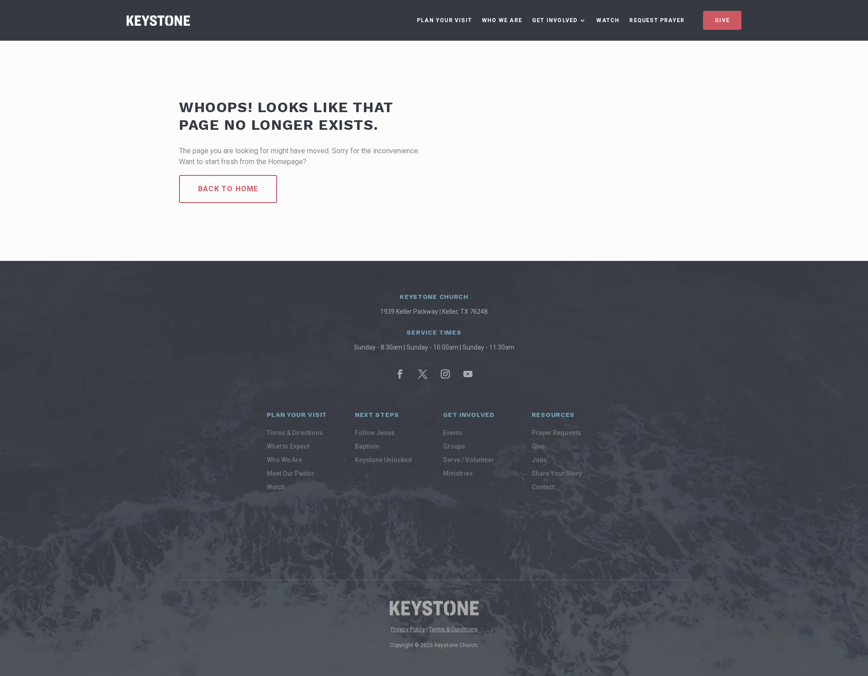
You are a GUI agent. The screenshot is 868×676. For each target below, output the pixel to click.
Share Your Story (557, 473)
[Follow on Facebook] (400, 374)
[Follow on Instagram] (445, 374)
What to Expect (288, 446)
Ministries (458, 473)
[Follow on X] (423, 374)
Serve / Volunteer (468, 460)
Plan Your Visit (444, 20)
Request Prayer (656, 20)
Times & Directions (295, 433)
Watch (607, 20)
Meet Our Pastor (291, 473)
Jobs (539, 460)
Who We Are (502, 20)
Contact (543, 487)
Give (722, 20)
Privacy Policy (408, 629)
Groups (454, 446)
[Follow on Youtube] (468, 374)
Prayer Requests (556, 433)
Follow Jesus (375, 433)
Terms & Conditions (453, 629)
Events (452, 433)
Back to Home (228, 188)
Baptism (367, 446)
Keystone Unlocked (383, 460)
